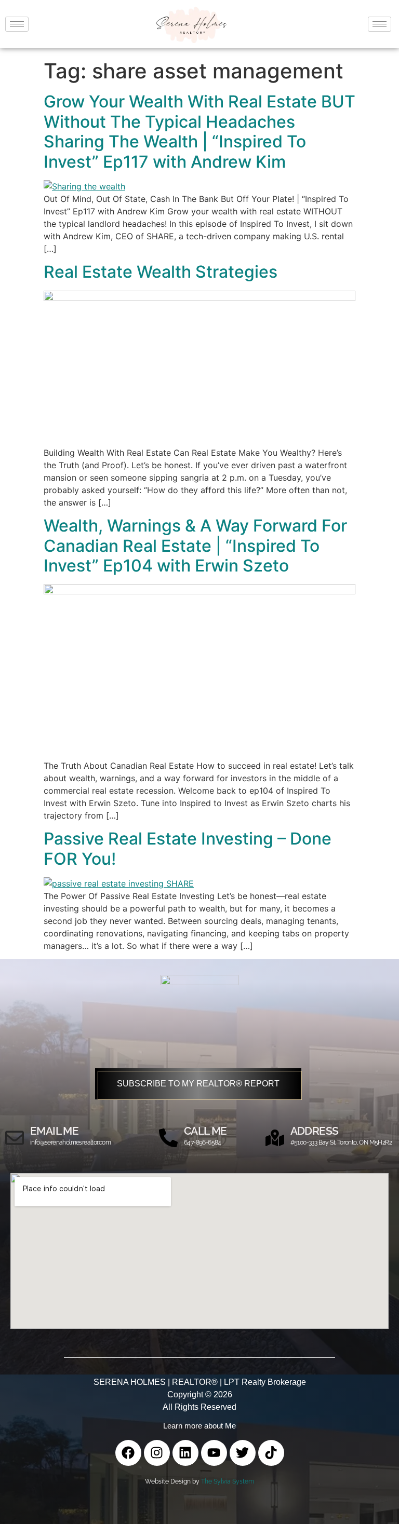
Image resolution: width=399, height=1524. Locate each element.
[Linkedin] (185, 1453)
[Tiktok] (271, 1453)
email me (54, 1130)
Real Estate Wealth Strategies (160, 272)
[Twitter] (243, 1453)
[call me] (168, 1137)
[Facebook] (128, 1453)
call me (205, 1130)
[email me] (14, 1137)
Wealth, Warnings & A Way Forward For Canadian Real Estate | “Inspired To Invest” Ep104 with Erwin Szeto (195, 545)
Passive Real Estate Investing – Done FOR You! (187, 848)
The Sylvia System (227, 1481)
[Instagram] (157, 1453)
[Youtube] (214, 1453)
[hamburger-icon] (17, 24)
